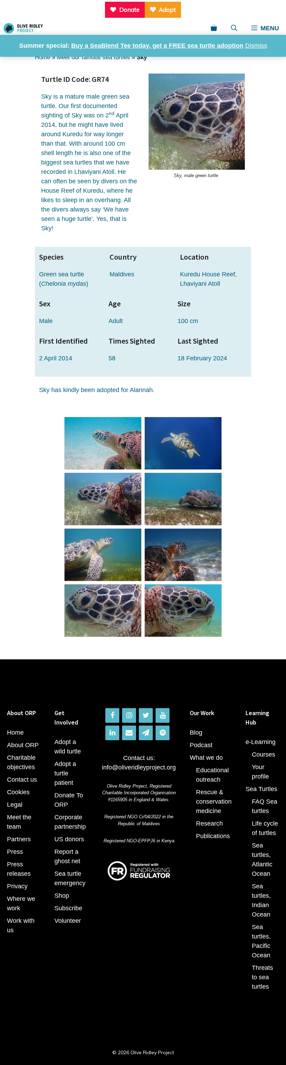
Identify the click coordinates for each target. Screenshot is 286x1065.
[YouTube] (163, 715)
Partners (19, 839)
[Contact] (129, 733)
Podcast (201, 745)
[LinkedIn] (112, 733)
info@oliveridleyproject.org (139, 767)
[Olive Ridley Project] (23, 28)
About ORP (23, 745)
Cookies (18, 792)
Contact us (22, 779)
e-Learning (261, 741)
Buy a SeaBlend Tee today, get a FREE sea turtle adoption (157, 45)
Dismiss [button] (256, 45)
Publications (213, 836)
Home (42, 57)
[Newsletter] (146, 733)
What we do (206, 757)
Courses (263, 754)
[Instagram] (129, 715)
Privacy (17, 886)
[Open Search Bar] (234, 28)
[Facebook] (112, 715)
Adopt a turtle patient (65, 773)
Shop (61, 895)
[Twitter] (146, 715)
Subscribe (68, 908)
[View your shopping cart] (214, 28)
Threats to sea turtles (262, 977)
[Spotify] (163, 733)
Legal (14, 804)
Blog (196, 732)
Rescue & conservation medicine (214, 801)
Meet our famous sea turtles (93, 57)
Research (209, 823)
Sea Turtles (261, 789)
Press (15, 851)
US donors (69, 839)
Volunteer (67, 920)
